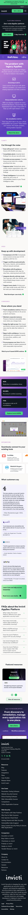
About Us (4, 857)
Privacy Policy (9, 903)
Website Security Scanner (9, 794)
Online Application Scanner (9, 804)
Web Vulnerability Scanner (9, 799)
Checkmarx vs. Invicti (8, 841)
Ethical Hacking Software (9, 796)
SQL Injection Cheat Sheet (9, 818)
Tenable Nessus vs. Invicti (9, 849)
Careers (3, 865)
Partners (4, 870)
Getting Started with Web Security (12, 820)
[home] (4, 11)
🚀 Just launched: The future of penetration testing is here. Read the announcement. (14, 2)
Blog (2, 767)
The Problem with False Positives (11, 812)
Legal (2, 903)
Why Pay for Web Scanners (10, 815)
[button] (23, 6)
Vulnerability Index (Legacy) (9, 823)
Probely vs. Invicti (6, 843)
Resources (4, 867)
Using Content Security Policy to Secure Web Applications (13, 826)
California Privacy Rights (7, 906)
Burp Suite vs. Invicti (7, 838)
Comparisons (5, 802)
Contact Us (4, 860)
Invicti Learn (5, 783)
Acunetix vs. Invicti (7, 836)
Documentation (6, 862)
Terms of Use (19, 906)
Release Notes (5, 780)
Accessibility (4, 909)
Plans (3, 775)
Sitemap (12, 909)
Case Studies (5, 778)
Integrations (5, 773)
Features (4, 770)
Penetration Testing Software (10, 791)
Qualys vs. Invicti (6, 846)
